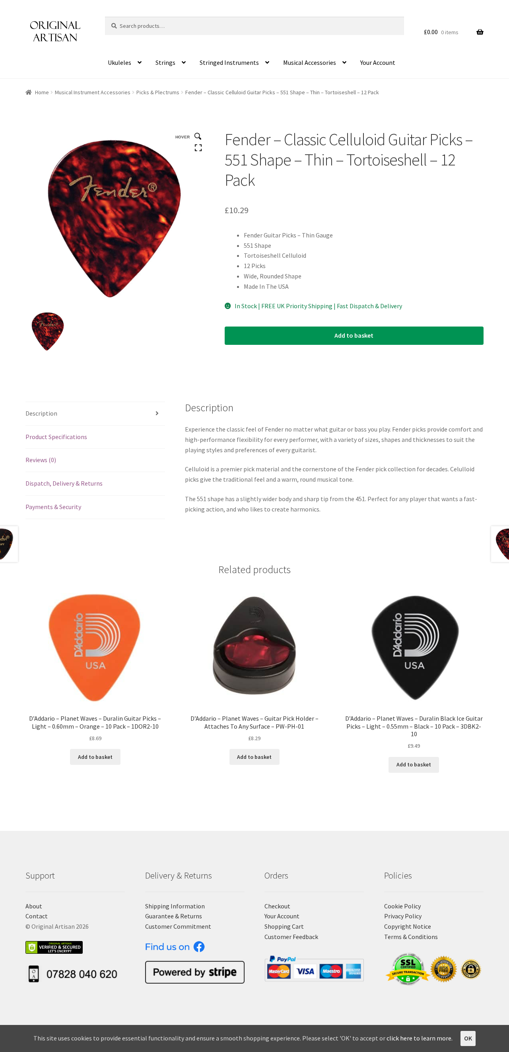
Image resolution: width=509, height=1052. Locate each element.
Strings (165, 62)
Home (42, 92)
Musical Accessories (309, 62)
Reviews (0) (40, 460)
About (33, 906)
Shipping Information (175, 906)
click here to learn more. (420, 1038)
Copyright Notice (407, 926)
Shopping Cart (284, 926)
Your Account (377, 62)
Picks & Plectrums (157, 92)
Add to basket (353, 335)
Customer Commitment (178, 926)
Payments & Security (53, 507)
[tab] (95, 414)
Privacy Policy (403, 916)
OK (468, 1038)
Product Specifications (56, 437)
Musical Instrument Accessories (92, 92)
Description (41, 413)
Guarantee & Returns (173, 916)
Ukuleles (119, 62)
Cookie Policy (402, 906)
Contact (36, 916)
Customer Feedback (291, 937)
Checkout (277, 906)
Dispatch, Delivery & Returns (64, 483)
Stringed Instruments (229, 62)
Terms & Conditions (411, 937)
